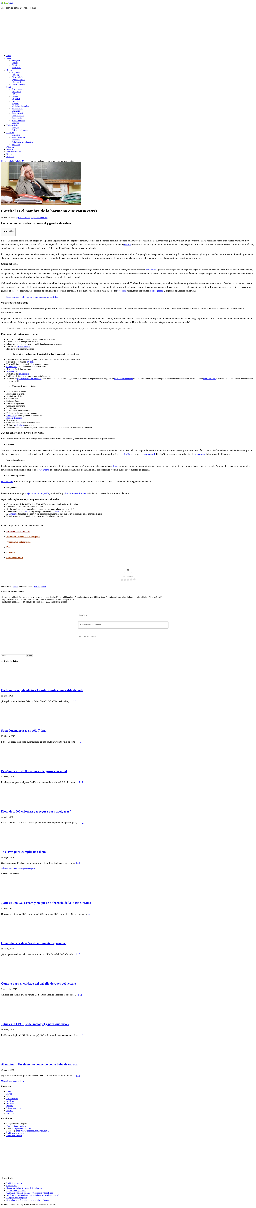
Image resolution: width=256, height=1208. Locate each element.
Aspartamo (44, 469)
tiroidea (30, 362)
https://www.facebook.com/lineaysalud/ (32, 1131)
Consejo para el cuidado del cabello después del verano (38, 983)
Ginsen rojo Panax (14, 557)
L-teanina (27, 511)
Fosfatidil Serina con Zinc (18, 531)
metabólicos (151, 269)
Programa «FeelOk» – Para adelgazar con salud (34, 771)
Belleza (9, 1106)
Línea (8, 1091)
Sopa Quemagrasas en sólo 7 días (23, 730)
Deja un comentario (39, 217)
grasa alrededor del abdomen (29, 378)
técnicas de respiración (75, 493)
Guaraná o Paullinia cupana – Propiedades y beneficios (29, 1193)
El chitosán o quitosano (16, 1190)
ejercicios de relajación (38, 493)
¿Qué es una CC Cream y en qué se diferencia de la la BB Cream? (46, 902)
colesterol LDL (209, 378)
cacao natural (148, 454)
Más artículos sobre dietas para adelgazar (18, 868)
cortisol (37, 586)
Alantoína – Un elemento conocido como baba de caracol (39, 1064)
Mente (15, 586)
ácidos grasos (156, 290)
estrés (43, 586)
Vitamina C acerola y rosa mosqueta (23, 537)
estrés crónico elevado (123, 378)
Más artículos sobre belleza (12, 1081)
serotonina (200, 454)
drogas (116, 466)
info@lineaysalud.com (21, 1128)
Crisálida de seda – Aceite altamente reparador (33, 943)
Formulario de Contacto (16, 1126)
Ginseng (12, 514)
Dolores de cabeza (14, 418)
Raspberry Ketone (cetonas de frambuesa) (24, 1188)
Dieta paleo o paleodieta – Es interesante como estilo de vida (42, 690)
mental (127, 244)
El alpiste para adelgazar (16, 1198)
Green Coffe (11, 1186)
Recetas (9, 1110)
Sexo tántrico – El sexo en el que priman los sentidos (32, 297)
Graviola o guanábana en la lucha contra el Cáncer (27, 1200)
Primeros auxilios (13, 1108)
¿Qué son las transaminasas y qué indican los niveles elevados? (32, 1195)
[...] (74, 701)
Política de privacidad (15, 1133)
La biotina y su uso (14, 1183)
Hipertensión (11, 371)
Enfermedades (12, 1098)
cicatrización (23, 374)
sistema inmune (23, 346)
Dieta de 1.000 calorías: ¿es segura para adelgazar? (36, 811)
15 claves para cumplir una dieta (23, 851)
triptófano (127, 454)
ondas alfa (56, 511)
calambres (19, 425)
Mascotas (10, 1113)
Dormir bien (7, 481)
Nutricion (10, 1101)
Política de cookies (14, 1135)
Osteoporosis (11, 366)
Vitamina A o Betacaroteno (18, 542)
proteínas (121, 290)
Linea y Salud (7, 3)
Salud (8, 1096)
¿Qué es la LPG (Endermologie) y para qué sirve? (35, 1024)
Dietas (9, 1094)
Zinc (8, 547)
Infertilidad (11, 415)
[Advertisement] (128, 33)
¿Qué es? (10, 1103)
